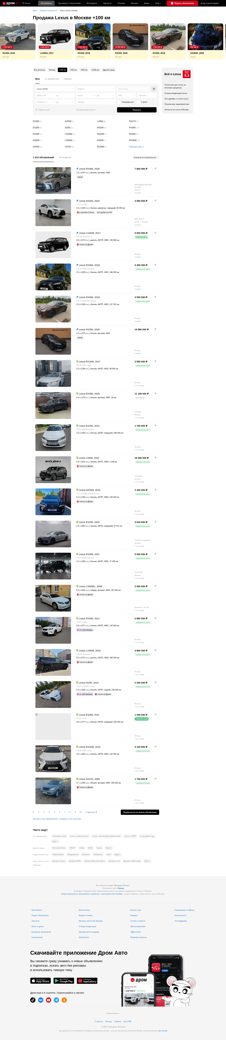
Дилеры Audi (114, 861)
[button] (55, 841)
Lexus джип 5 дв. (147, 836)
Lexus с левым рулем (79, 836)
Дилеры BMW (75, 861)
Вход (210, 3)
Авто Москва (162, 1031)
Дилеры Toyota (58, 861)
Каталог (134, 3)
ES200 (48, 121)
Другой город (108, 70)
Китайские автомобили (41, 932)
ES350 (48, 134)
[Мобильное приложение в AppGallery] (87, 980)
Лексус (121, 888)
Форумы (133, 915)
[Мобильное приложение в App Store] (40, 980)
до (98, 95)
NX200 (112, 128)
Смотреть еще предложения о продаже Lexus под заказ (57, 819)
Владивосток (72, 854)
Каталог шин (135, 910)
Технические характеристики (176, 104)
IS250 (80, 128)
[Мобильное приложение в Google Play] (63, 980)
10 (80, 812)
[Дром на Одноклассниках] (64, 1000)
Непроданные (128, 102)
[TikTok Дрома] (32, 1000)
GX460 (48, 147)
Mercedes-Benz (59, 848)
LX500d (80, 140)
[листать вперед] (218, 41)
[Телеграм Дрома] (56, 1000)
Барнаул (86, 854)
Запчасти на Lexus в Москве (176, 110)
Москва (27, 3)
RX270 (144, 121)
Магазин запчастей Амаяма (91, 921)
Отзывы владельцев (87, 926)
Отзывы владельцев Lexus (175, 93)
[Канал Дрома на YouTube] (48, 1000)
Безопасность (180, 915)
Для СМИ (127, 1021)
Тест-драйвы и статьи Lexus (176, 99)
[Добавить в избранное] (155, 168)
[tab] (37, 80)
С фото (144, 102)
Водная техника (85, 915)
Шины (146, 3)
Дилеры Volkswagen (132, 861)
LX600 (112, 121)
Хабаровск (98, 854)
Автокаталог (84, 937)
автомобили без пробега (112, 894)
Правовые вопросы (138, 937)
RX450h (144, 140)
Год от (80, 95)
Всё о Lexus (172, 74)
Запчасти (107, 3)
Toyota (99, 848)
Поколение (123, 89)
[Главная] (11, 3)
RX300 (144, 128)
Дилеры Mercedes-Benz (95, 861)
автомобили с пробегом (89, 894)
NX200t (112, 134)
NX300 (112, 140)
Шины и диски (38, 926)
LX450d (80, 134)
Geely (81, 848)
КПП (120, 95)
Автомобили (46, 3)
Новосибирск (58, 854)
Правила (117, 1021)
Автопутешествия (137, 926)
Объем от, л (42, 102)
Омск (108, 854)
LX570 (80, 147)
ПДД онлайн (135, 932)
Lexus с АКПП (130, 836)
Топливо (142, 95)
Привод (81, 102)
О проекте (99, 1021)
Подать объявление (40, 915)
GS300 (48, 140)
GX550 (80, 121)
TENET (72, 848)
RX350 (144, 134)
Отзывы (121, 3)
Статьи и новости (137, 921)
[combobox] (55, 88)
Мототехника (84, 910)
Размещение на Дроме (184, 910)
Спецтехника (37, 937)
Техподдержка (181, 921)
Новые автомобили (69, 894)
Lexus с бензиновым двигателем (106, 836)
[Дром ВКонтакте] (40, 1000)
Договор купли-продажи (89, 932)
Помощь (108, 1021)
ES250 (48, 128)
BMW (90, 848)
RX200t (112, 147)
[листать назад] (8, 41)
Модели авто (112, 1013)
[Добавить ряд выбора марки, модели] (154, 88)
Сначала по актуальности (145, 157)
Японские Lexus (59, 836)
